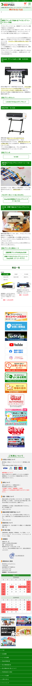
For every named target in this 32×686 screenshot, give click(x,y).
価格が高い (5, 279)
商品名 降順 (16, 277)
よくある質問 (5, 657)
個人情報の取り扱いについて (9, 668)
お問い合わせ (5, 679)
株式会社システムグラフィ (8, 564)
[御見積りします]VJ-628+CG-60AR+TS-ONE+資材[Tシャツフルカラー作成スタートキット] (8, 291)
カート (25, 5)
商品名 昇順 (5, 277)
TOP (3, 650)
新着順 (16, 274)
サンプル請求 (5, 675)
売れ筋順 (26, 274)
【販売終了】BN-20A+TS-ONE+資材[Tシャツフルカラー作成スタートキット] (23, 291)
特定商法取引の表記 (7, 672)
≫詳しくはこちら (6, 509)
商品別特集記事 (6, 661)
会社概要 (4, 654)
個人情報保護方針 (19, 555)
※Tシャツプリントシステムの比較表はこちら (19, 37)
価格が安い (26, 277)
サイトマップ (5, 683)
